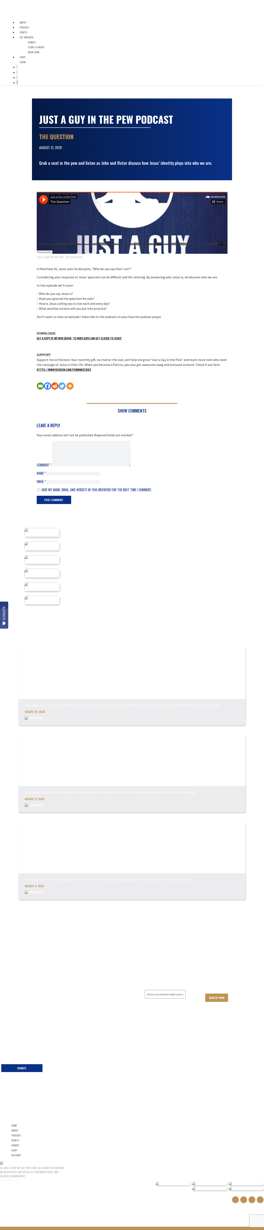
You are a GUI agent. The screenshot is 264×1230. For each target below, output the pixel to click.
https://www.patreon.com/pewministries (64, 369)
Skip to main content (22, 6)
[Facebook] (47, 386)
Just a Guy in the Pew (17, 14)
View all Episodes (234, 911)
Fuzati (15, 1179)
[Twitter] (62, 386)
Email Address (155, 986)
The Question (73, 257)
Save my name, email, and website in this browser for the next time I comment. (96, 489)
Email (41, 481)
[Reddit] (54, 386)
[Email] (40, 386)
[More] (70, 386)
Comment (44, 465)
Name (41, 473)
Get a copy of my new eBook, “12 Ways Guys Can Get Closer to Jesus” (79, 338)
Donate (4, 613)
